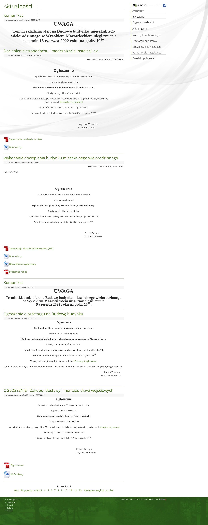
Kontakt (43, 16)
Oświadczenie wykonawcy (22, 264)
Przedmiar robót (18, 271)
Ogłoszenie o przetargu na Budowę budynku (43, 313)
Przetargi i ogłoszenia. (85, 361)
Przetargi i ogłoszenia (144, 41)
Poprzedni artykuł (31, 490)
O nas (42, 10)
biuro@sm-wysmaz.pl (71, 102)
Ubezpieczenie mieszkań (146, 46)
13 (80, 490)
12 (75, 490)
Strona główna (47, 5)
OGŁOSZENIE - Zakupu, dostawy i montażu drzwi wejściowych (58, 390)
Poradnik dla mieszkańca (146, 52)
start (16, 490)
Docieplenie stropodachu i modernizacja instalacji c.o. (51, 50)
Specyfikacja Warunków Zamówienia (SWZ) (31, 248)
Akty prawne (139, 28)
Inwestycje (45, 7)
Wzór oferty (15, 147)
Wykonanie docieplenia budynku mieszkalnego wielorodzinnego (61, 157)
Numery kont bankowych (146, 35)
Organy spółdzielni (143, 22)
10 (65, 490)
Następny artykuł (94, 490)
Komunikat (13, 282)
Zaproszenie (17, 465)
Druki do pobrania (143, 58)
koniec (109, 490)
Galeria (43, 13)
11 (70, 490)
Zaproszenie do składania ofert (25, 139)
